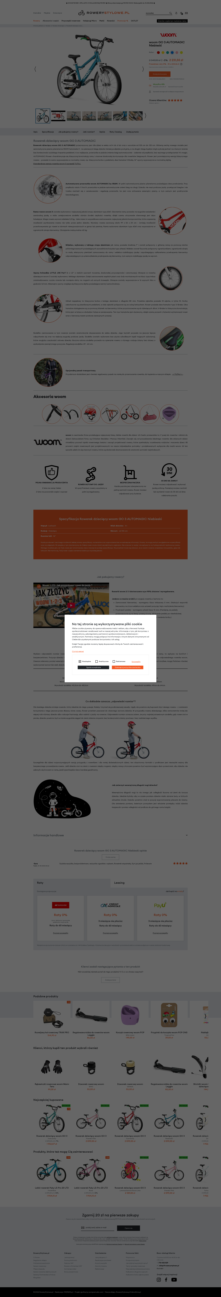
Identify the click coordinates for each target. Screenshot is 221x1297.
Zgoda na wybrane (93, 667)
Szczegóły (136, 661)
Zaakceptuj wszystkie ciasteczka (127, 667)
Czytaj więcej (78, 651)
